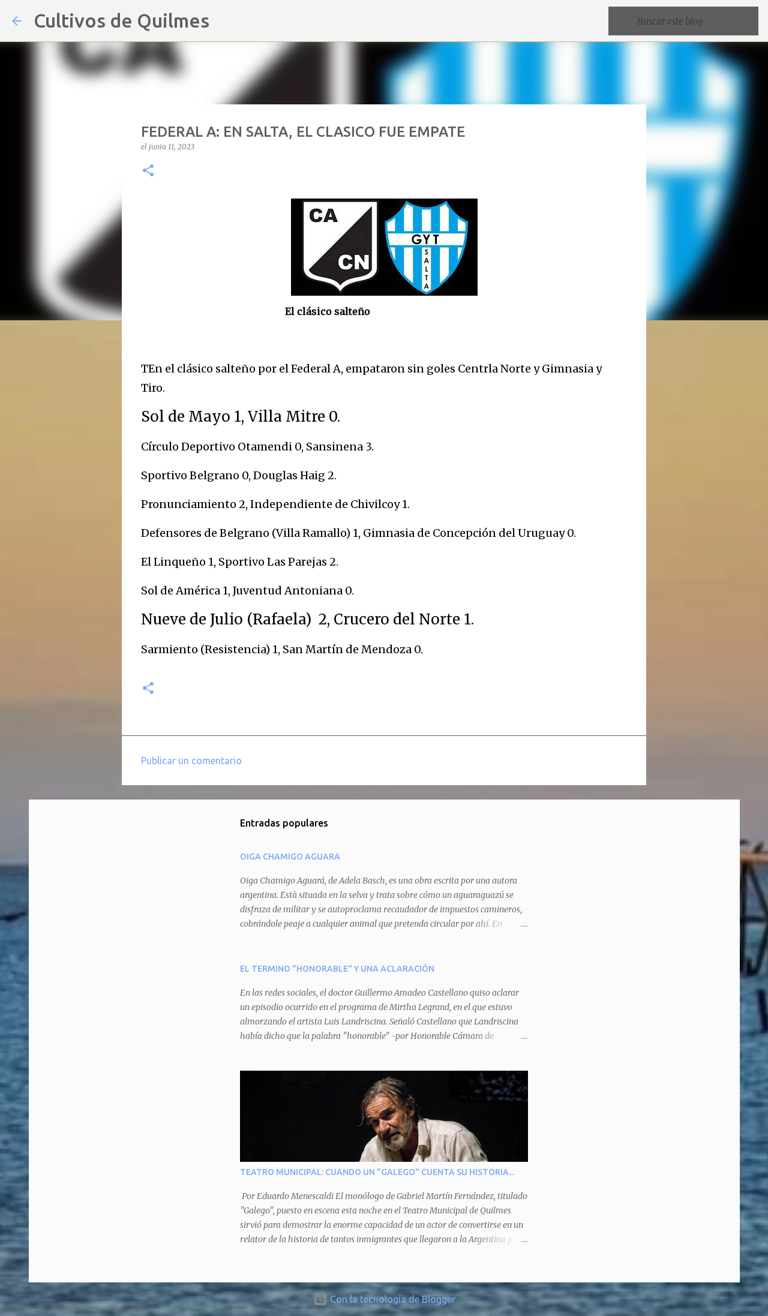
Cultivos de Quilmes (121, 20)
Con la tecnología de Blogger (391, 1299)
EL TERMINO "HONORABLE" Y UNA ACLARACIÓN (337, 969)
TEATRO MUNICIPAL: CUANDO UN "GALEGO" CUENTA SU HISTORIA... (377, 1172)
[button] (148, 171)
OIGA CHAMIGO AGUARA (290, 856)
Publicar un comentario (191, 760)
